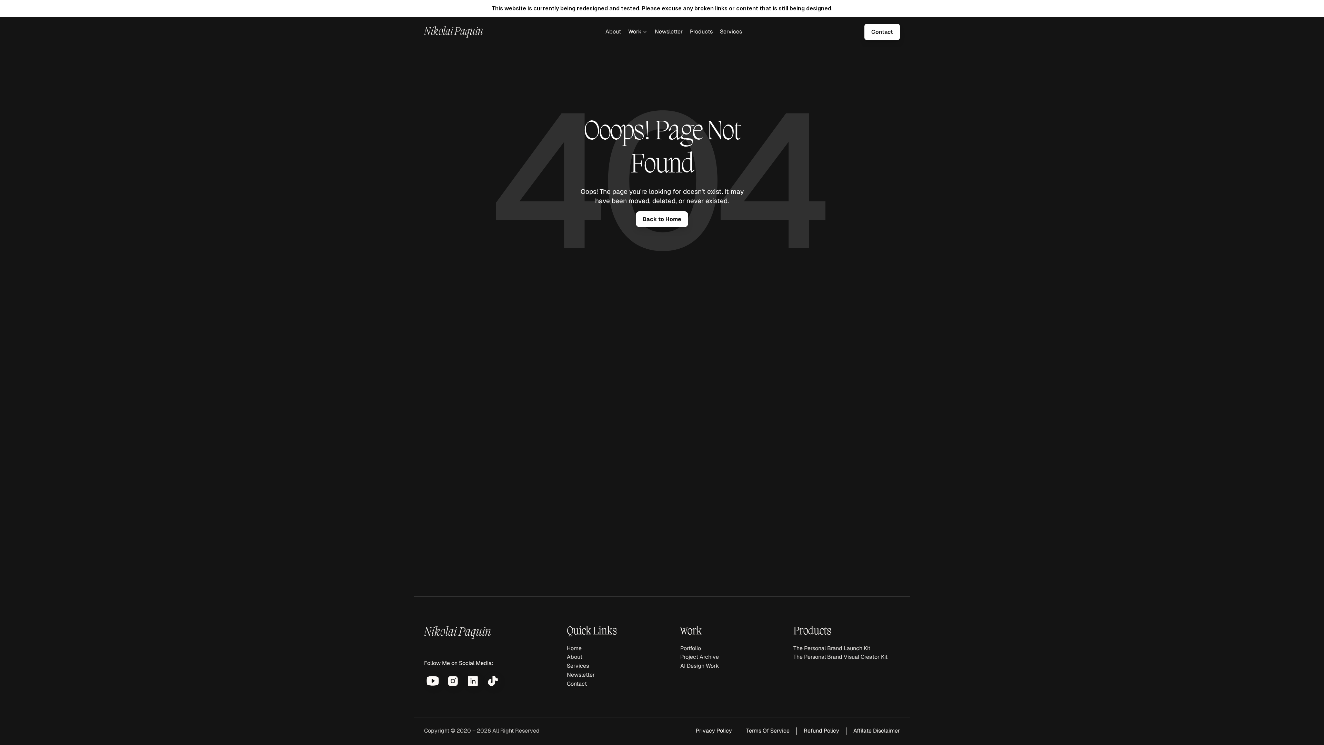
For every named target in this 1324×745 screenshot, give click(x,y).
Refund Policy (821, 730)
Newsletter (669, 31)
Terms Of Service (768, 730)
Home (574, 648)
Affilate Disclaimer (876, 730)
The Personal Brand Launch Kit (831, 648)
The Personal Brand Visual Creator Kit (840, 656)
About (613, 31)
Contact (577, 683)
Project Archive (699, 656)
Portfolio (690, 648)
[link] (882, 32)
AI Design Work (699, 665)
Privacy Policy (714, 730)
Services (731, 31)
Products (701, 31)
